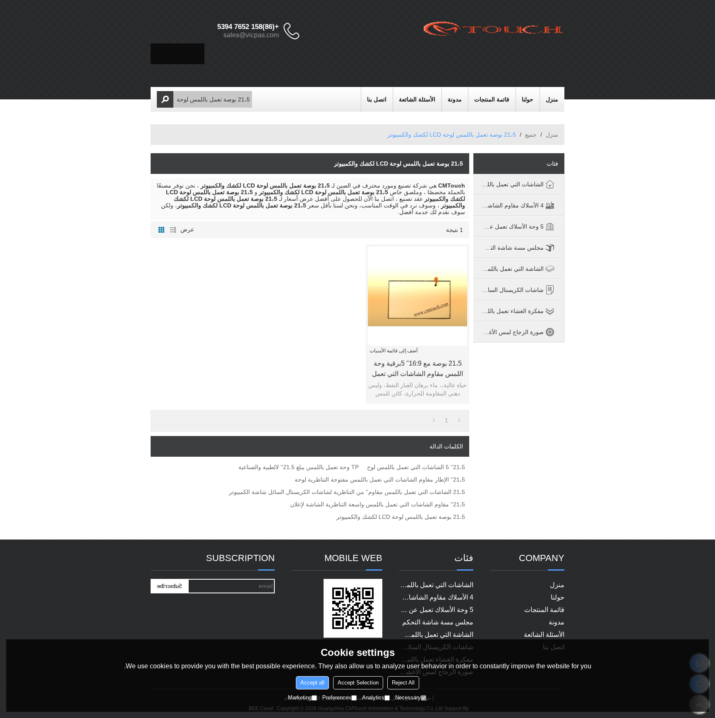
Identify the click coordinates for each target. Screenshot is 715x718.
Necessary (408, 697)
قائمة (173, 230)
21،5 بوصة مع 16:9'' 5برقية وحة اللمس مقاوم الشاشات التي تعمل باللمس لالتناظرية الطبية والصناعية (417, 369)
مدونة (455, 99)
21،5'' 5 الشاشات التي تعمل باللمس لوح (416, 467)
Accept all (312, 682)
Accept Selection (358, 682)
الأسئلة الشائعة (417, 99)
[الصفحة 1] (459, 420)
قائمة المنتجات (491, 99)
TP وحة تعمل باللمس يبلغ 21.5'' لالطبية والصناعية (298, 467)
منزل (552, 99)
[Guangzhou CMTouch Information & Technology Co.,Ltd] (494, 31)
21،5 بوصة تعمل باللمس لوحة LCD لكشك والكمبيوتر (400, 516)
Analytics (373, 697)
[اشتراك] (169, 586)
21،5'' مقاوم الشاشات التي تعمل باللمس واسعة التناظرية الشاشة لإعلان (377, 504)
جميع (531, 134)
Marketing (300, 697)
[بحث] (165, 99)
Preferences (336, 697)
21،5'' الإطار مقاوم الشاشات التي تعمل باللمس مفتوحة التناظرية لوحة (380, 479)
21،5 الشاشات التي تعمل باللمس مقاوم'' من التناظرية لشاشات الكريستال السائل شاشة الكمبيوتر (347, 492)
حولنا (527, 99)
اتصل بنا (376, 99)
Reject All (403, 682)
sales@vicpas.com (251, 35)
